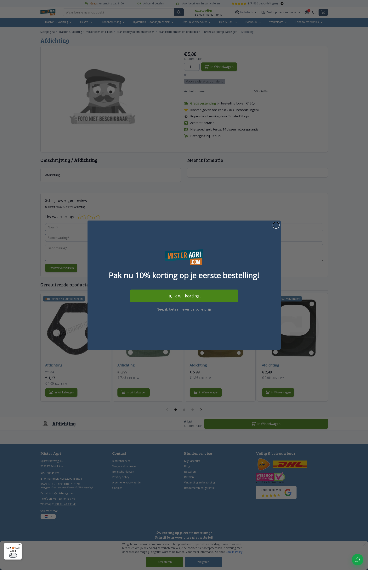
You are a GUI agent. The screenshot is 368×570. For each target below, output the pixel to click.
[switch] (13, 555)
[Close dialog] (276, 225)
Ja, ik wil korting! (184, 296)
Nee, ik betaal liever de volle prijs (184, 309)
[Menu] (19, 545)
